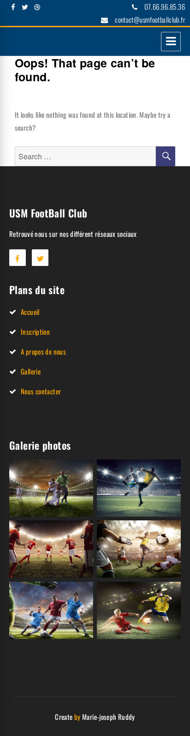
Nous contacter (41, 391)
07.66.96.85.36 (164, 6)
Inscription (35, 331)
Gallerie (31, 371)
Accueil (30, 312)
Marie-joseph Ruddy (108, 717)
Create (63, 717)
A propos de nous (43, 351)
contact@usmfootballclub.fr (150, 19)
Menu (171, 41)
